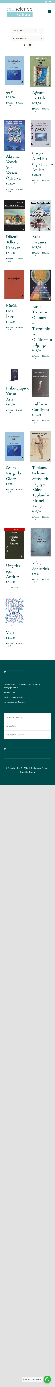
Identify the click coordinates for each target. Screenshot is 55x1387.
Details (20, 103)
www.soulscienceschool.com (14, 702)
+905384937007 (10, 692)
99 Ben (11, 91)
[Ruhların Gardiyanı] (40, 383)
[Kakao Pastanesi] (40, 215)
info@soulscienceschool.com (14, 697)
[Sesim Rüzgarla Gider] (14, 446)
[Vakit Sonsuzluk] (40, 543)
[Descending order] (41, 30)
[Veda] (14, 611)
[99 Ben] (14, 71)
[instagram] (46, 2)
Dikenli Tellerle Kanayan (13, 242)
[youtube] (50, 2)
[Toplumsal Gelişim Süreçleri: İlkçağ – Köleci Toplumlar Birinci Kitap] (40, 446)
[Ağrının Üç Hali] (40, 71)
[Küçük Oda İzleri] (14, 285)
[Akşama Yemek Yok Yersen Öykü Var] (14, 135)
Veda (10, 632)
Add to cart (10, 104)
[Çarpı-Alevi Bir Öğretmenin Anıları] (40, 134)
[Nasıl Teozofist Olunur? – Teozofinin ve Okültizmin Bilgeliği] (40, 285)
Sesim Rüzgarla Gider (13, 473)
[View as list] (29, 45)
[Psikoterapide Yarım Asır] (14, 375)
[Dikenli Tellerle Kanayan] (14, 215)
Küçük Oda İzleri (11, 311)
